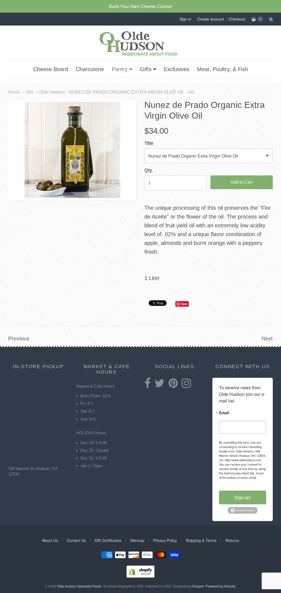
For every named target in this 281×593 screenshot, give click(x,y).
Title (148, 143)
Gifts (145, 69)
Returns (232, 540)
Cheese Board (50, 69)
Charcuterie (90, 69)
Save (184, 304)
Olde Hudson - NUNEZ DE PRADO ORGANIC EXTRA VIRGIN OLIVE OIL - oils (117, 91)
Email (224, 413)
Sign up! (242, 497)
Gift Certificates (108, 540)
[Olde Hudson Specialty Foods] (140, 55)
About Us (50, 540)
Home (14, 91)
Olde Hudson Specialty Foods (79, 586)
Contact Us (76, 540)
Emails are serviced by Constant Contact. (242, 479)
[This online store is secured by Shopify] (140, 576)
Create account (210, 19)
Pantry (120, 69)
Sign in (185, 19)
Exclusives (176, 69)
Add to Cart (241, 182)
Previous (18, 338)
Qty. (148, 170)
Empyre (198, 586)
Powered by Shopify (220, 586)
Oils (29, 91)
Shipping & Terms (201, 540)
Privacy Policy (165, 540)
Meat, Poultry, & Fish (222, 69)
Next (267, 338)
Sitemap (137, 540)
